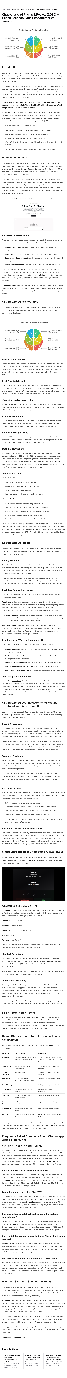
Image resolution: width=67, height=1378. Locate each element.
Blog (8, 9)
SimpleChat (10, 113)
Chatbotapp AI (21, 157)
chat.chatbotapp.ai (29, 169)
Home (3, 9)
